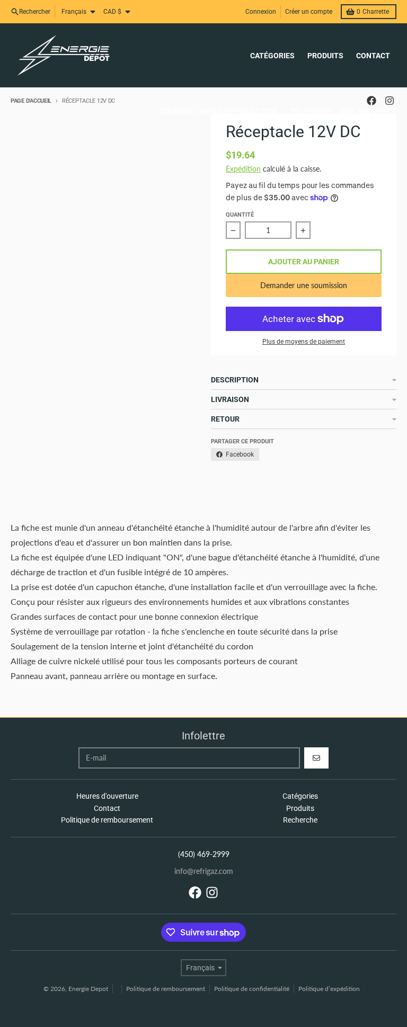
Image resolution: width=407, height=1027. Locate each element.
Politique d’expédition (329, 989)
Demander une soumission (303, 285)
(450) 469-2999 (203, 854)
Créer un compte (308, 11)
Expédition (243, 168)
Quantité (240, 214)
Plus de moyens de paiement (303, 341)
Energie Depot (88, 989)
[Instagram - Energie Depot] (212, 892)
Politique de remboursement (165, 989)
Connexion (260, 11)
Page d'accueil (31, 100)
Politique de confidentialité (251, 989)
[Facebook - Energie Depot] (195, 892)
